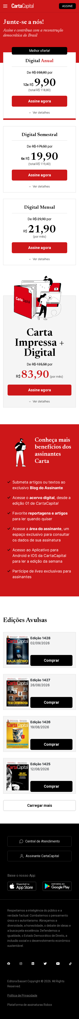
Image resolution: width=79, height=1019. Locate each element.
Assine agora (39, 175)
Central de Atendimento (42, 841)
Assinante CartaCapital (42, 856)
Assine (67, 6)
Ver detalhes (41, 186)
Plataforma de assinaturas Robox (29, 1004)
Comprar (51, 660)
